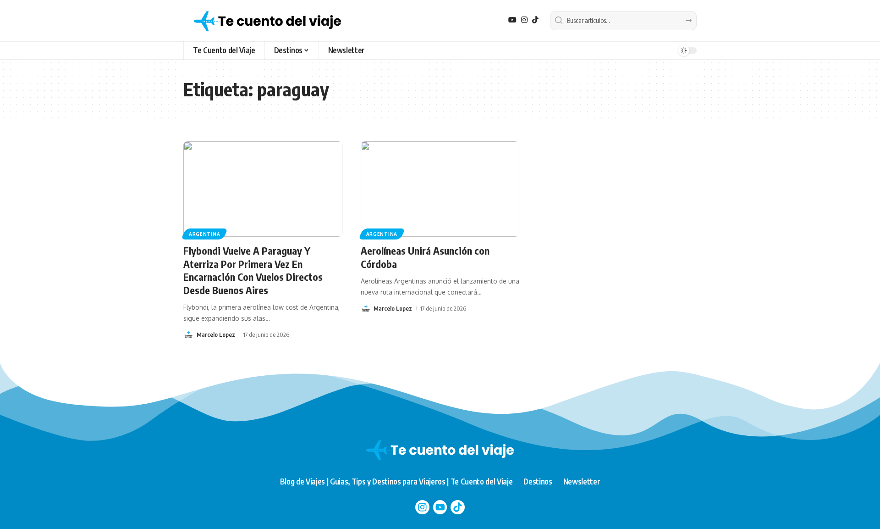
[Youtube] (440, 507)
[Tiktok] (458, 507)
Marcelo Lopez (216, 334)
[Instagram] (524, 20)
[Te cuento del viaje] (267, 20)
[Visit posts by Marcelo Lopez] (188, 334)
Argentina (204, 234)
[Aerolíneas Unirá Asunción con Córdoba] (440, 189)
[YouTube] (512, 20)
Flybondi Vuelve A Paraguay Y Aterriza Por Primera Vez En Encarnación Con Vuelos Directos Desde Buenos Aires (253, 270)
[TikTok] (535, 20)
